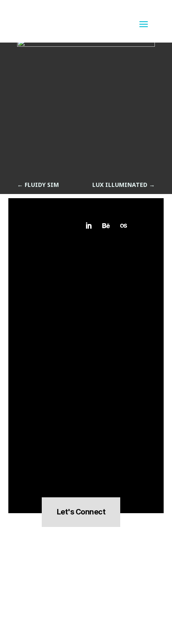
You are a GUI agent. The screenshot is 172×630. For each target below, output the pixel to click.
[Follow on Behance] (106, 225)
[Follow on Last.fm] (123, 225)
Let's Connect (81, 511)
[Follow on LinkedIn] (88, 225)
